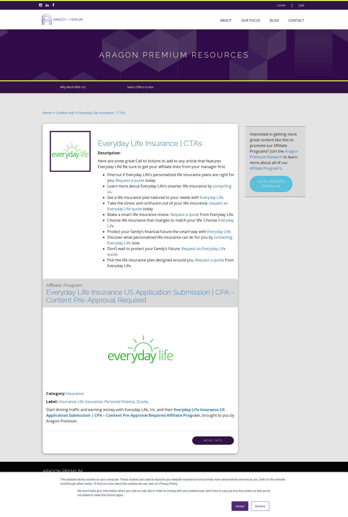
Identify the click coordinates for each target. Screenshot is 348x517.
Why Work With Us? (73, 87)
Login (281, 5)
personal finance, (120, 401)
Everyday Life (219, 231)
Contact (296, 20)
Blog (274, 20)
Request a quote (130, 180)
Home (47, 112)
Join (301, 5)
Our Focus (250, 20)
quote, (143, 401)
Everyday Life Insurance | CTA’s (101, 112)
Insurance (75, 393)
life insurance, (90, 401)
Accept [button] (240, 506)
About (226, 20)
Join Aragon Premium (271, 184)
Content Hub (65, 112)
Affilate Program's (266, 168)
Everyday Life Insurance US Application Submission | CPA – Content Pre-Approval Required (140, 293)
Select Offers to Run (140, 87)
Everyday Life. (212, 197)
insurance (67, 401)
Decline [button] (260, 506)
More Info (213, 440)
